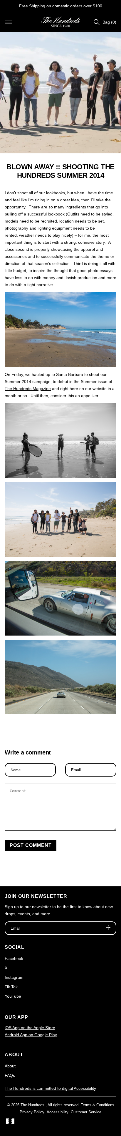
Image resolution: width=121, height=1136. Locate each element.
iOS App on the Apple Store (30, 1027)
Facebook (14, 958)
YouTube (13, 996)
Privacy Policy (32, 1112)
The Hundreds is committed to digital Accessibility (50, 1088)
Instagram (14, 977)
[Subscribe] (108, 928)
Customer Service (86, 1112)
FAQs (10, 1075)
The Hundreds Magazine (28, 388)
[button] (8, 22)
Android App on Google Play (31, 1034)
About (10, 1066)
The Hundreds (32, 1105)
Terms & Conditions (97, 1105)
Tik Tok (11, 986)
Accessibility (57, 1112)
